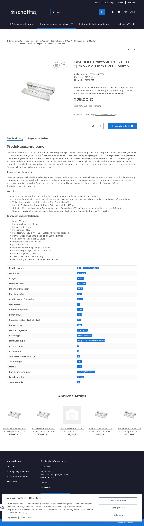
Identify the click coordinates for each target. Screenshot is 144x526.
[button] (113, 12)
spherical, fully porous (86, 372)
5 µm (80, 294)
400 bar (80, 377)
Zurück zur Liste (15, 41)
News (120, 2)
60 (78, 356)
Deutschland (82, 330)
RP (79, 382)
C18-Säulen (90, 77)
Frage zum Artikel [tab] (38, 138)
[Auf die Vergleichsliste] (56, 65)
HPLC (80, 361)
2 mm (80, 289)
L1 (78, 304)
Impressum (12, 517)
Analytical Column (84, 335)
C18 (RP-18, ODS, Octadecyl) (88, 268)
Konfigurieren (118, 507)
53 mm (80, 278)
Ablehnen (118, 515)
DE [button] (96, 2)
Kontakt (131, 2)
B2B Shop (109, 2)
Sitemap (44, 482)
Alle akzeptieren (118, 500)
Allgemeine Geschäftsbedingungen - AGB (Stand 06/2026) (54, 474)
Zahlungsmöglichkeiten (18, 471)
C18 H (80, 299)
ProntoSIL (81, 284)
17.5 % (80, 309)
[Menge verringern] (77, 126)
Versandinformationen (17, 476)
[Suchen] (102, 12)
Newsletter (12, 481)
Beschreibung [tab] (15, 138)
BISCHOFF (81, 273)
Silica (79, 367)
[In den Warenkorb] (9, 58)
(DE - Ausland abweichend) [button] (105, 115)
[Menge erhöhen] (100, 126)
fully (79, 325)
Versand (97, 106)
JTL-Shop (129, 522)
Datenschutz (26, 517)
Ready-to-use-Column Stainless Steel (91, 341)
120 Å (80, 315)
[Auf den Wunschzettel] (64, 65)
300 (79, 320)
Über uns (11, 466)
